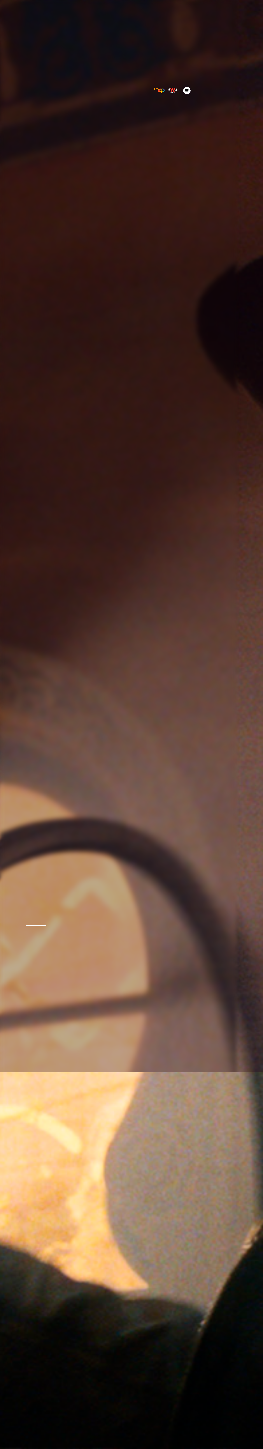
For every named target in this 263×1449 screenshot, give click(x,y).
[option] (131, 724)
